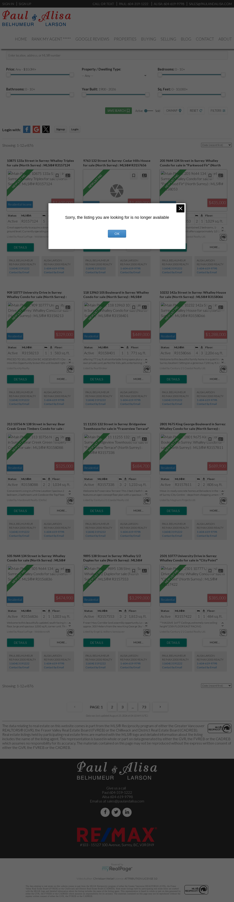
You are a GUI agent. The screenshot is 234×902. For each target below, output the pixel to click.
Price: (21, 69)
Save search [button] (116, 110)
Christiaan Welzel (103, 878)
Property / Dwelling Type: (101, 69)
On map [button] (171, 110)
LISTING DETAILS (20, 247)
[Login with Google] (36, 131)
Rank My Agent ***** (51, 39)
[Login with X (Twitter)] (46, 131)
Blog (186, 39)
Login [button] (74, 129)
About (225, 39)
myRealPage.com (117, 869)
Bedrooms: (171, 69)
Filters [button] (216, 110)
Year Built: (99, 89)
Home (21, 39)
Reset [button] (194, 110)
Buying (148, 39)
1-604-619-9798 (54, 268)
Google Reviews (92, 39)
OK (117, 234)
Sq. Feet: (173, 89)
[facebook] (106, 812)
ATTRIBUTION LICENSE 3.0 (141, 878)
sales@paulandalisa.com (210, 4)
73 (144, 707)
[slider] (8, 74)
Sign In (8, 4)
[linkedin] (127, 812)
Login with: (11, 129)
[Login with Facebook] (26, 131)
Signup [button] (60, 129)
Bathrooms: (20, 89)
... (133, 707)
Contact (205, 39)
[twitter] (117, 812)
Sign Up (25, 4)
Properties (125, 39)
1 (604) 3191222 (19, 268)
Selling (168, 39)
